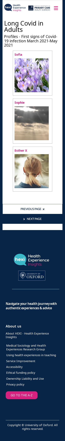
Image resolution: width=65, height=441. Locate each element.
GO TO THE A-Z (21, 395)
